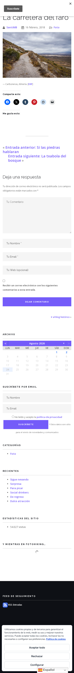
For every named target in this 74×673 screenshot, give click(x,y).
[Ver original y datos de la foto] (37, 55)
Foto (56, 27)
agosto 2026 (37, 343)
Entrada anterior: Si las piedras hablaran (31, 149)
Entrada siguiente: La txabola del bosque (37, 158)
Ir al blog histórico (60, 317)
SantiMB (11, 27)
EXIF (30, 84)
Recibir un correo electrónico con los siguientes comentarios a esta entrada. (30, 287)
